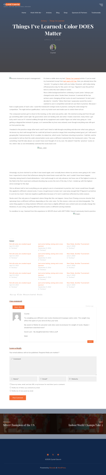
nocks (40, 294)
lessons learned (30, 294)
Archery (44, 21)
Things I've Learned (56, 21)
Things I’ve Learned (73, 78)
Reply (90, 341)
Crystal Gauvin (12, 4)
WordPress (61, 468)
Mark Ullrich (18, 307)
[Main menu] (101, 5)
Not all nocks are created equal (20, 244)
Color (20, 294)
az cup (13, 294)
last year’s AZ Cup (70, 81)
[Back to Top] (98, 467)
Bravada (52, 468)
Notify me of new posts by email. (22, 391)
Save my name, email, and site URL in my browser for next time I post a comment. (38, 384)
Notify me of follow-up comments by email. (26, 388)
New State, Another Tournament (78, 244)
